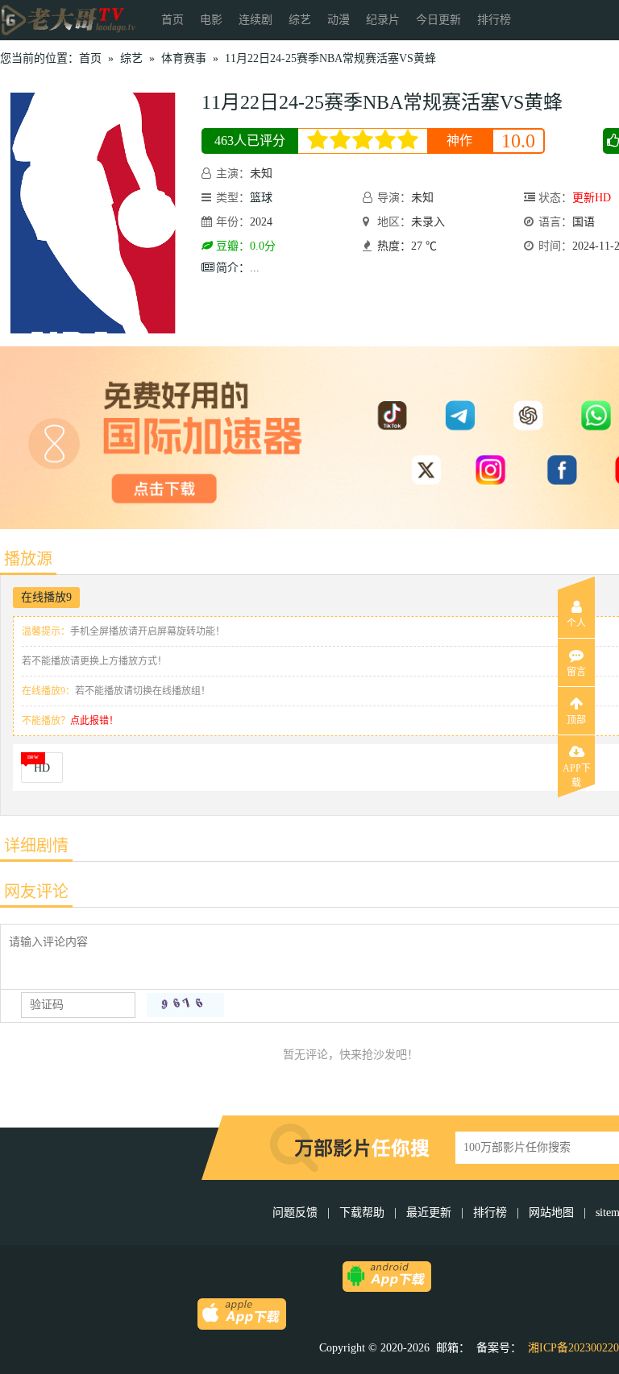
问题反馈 (296, 1212)
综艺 (300, 20)
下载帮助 (361, 1212)
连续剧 (255, 20)
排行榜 (494, 20)
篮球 (261, 198)
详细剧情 (36, 846)
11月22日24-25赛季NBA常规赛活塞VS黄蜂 (330, 58)
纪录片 (383, 20)
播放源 (28, 559)
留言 (576, 671)
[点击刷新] (185, 1005)
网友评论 (36, 891)
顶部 (576, 720)
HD (42, 768)
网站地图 (551, 1212)
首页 (172, 20)
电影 (211, 20)
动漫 (338, 20)
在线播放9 (46, 597)
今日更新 (438, 20)
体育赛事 (183, 58)
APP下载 (577, 773)
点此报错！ (94, 720)
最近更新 (428, 1212)
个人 (576, 623)
